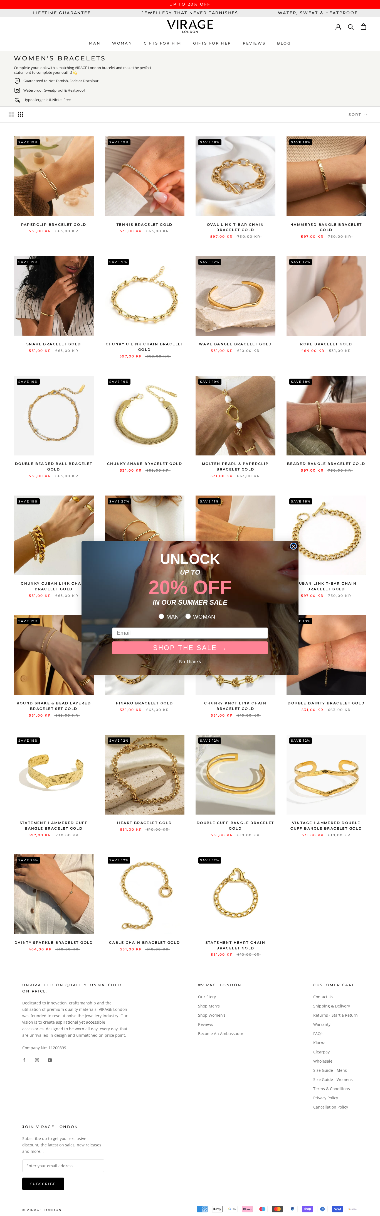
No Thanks (190, 661)
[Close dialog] (293, 546)
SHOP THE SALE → (190, 647)
